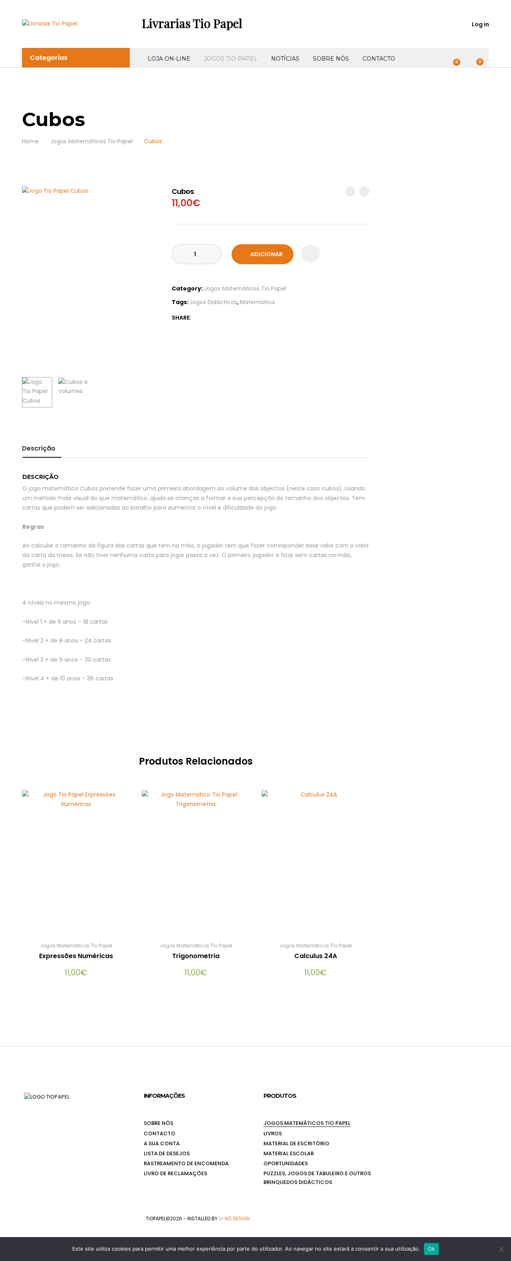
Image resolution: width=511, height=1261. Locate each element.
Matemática (257, 302)
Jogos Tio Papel (230, 58)
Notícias (285, 58)
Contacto (378, 58)
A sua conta (162, 1143)
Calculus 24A (315, 956)
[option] (91, 278)
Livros (272, 1133)
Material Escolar (288, 1153)
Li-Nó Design (234, 1218)
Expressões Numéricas (76, 956)
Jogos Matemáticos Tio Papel (245, 289)
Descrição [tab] (38, 448)
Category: (187, 289)
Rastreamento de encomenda (186, 1163)
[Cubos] (198, 318)
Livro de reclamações (175, 1173)
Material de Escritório (296, 1143)
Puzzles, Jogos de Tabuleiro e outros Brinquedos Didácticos (317, 1178)
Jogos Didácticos (213, 302)
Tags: (180, 302)
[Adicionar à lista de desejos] (310, 253)
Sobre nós (331, 58)
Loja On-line (169, 58)
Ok (431, 1248)
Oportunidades (285, 1163)
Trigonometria (196, 956)
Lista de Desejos (167, 1153)
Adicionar (266, 254)
